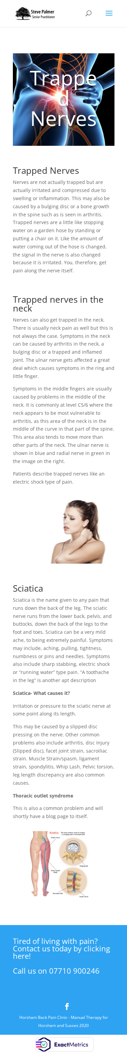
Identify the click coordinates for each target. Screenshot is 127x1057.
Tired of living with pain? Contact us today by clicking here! (61, 948)
